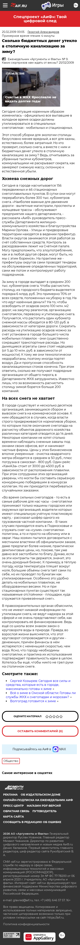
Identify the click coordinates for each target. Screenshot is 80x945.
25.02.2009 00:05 (13, 32)
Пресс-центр (13, 805)
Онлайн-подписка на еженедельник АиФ (38, 800)
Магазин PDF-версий (44, 805)
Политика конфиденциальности (26, 924)
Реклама (10, 794)
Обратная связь (16, 811)
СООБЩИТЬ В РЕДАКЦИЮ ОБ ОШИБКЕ (32, 822)
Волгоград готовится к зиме (33, 701)
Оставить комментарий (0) (40, 731)
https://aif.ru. (55, 917)
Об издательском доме (40, 794)
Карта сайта (13, 816)
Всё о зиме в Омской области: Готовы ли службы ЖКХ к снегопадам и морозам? (41, 695)
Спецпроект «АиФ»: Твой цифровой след (40, 18)
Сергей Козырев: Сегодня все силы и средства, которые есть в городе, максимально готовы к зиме (38, 685)
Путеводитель (44, 811)
